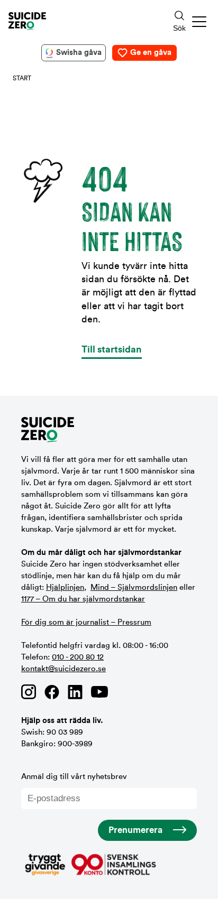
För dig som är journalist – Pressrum (86, 622)
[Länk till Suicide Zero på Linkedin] (75, 691)
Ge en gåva (150, 53)
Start (22, 78)
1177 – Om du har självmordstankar (83, 599)
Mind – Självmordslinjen (133, 587)
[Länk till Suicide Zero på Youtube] (99, 692)
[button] (200, 21)
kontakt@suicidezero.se (63, 669)
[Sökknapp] (179, 21)
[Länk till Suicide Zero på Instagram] (28, 691)
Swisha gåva (79, 53)
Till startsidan (111, 349)
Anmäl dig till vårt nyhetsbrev (74, 777)
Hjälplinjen (65, 587)
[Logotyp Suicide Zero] (75, 21)
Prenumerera (135, 830)
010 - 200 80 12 (78, 657)
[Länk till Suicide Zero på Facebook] (51, 691)
